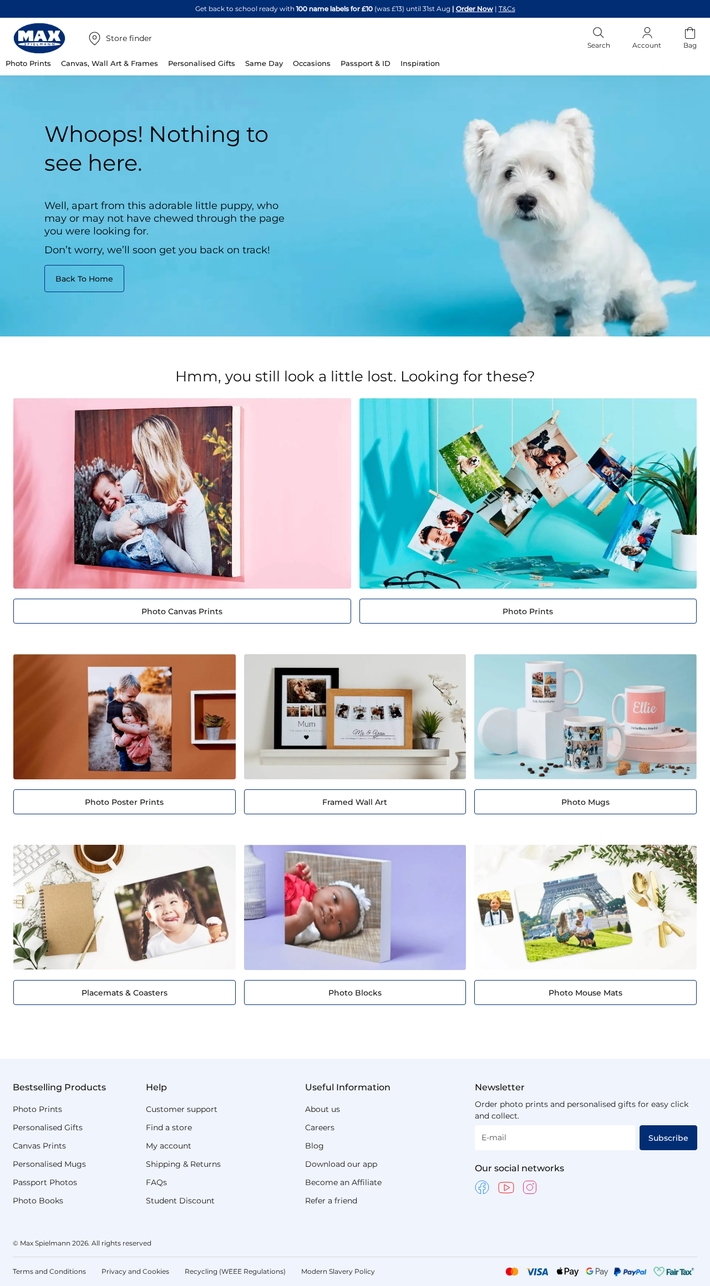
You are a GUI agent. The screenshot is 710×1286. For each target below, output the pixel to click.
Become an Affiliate (343, 1182)
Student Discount (180, 1201)
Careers (319, 1127)
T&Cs (507, 8)
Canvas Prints (39, 1146)
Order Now (474, 8)
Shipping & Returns (183, 1164)
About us (322, 1109)
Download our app (341, 1164)
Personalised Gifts (48, 1127)
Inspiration (420, 63)
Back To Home (84, 279)
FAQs (156, 1182)
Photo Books (38, 1201)
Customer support (181, 1109)
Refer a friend (331, 1201)
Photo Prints (37, 1109)
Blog (314, 1146)
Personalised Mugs (49, 1164)
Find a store (169, 1127)
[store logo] (39, 38)
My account (168, 1146)
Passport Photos (45, 1182)
